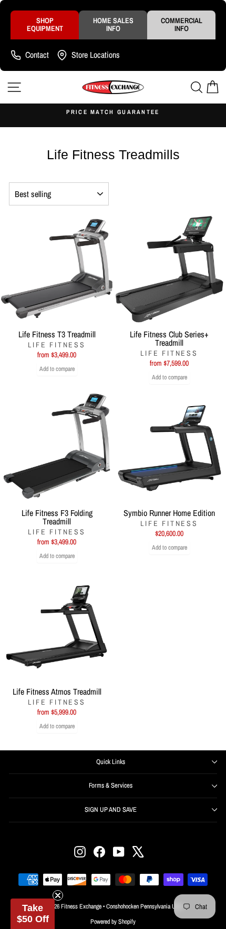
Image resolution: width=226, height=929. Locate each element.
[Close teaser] (58, 895)
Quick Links (110, 761)
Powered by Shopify (113, 921)
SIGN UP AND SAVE (111, 809)
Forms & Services (110, 785)
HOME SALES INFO (113, 24)
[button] (33, 914)
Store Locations (95, 54)
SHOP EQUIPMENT (45, 24)
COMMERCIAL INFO (181, 24)
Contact (37, 54)
